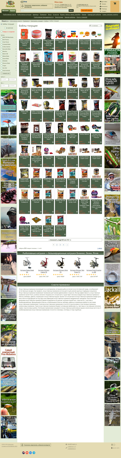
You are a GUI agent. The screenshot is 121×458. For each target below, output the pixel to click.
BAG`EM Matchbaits (9, 37)
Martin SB (9, 54)
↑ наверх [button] (99, 248)
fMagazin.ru (5, 21)
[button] (23, 452)
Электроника (59, 17)
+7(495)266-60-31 (82, 5)
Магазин (5, 10)
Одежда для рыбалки (94, 14)
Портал (12, 10)
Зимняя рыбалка (70, 17)
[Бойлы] (1, 24)
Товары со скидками (8, 31)
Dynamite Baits (9, 49)
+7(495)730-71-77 (65, 5)
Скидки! (104, 11)
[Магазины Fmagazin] (112, 61)
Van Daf (9, 68)
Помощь (104, 9)
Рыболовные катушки (24, 14)
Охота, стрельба (82, 17)
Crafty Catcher (9, 47)
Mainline (9, 51)
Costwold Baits (9, 44)
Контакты (104, 6)
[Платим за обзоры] (112, 35)
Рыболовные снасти (9, 14)
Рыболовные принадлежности (44, 17)
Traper (9, 65)
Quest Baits (9, 58)
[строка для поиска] (45, 10)
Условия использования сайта (9, 446)
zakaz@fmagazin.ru (72, 444)
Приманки (43, 14)
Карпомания (9, 70)
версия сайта (116, 448)
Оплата (104, 4)
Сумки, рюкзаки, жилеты (110, 14)
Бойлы (46, 21)
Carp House (9, 42)
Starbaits (9, 61)
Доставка (104, 1)
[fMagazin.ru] (10, 4)
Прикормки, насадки (37, 21)
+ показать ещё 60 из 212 (59, 240)
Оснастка (56, 14)
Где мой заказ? (87, 10)
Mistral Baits (9, 56)
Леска (50, 14)
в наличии (9, 28)
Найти (71, 10)
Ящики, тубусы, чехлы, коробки (70, 14)
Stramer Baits (9, 63)
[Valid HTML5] (112, 444)
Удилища (36, 14)
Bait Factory (9, 39)
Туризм (84, 14)
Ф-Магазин (10, 444)
